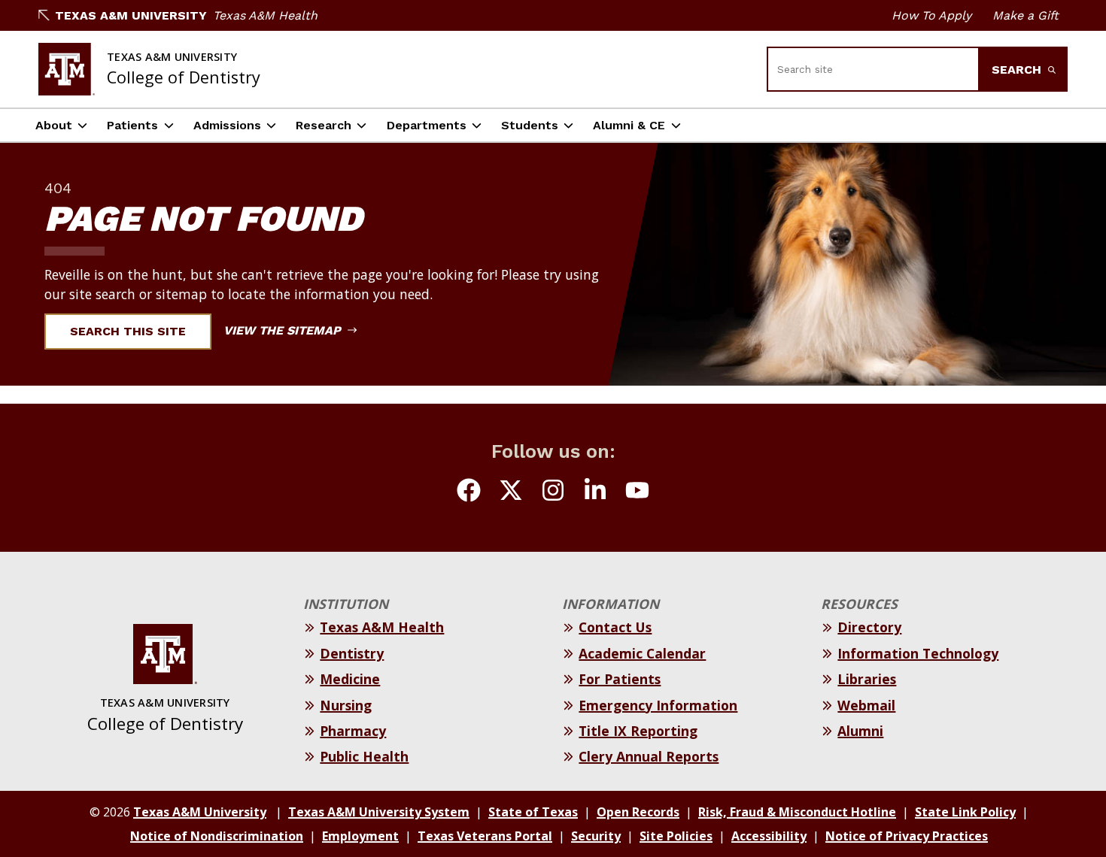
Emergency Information (658, 705)
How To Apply (931, 15)
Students (529, 125)
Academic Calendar (642, 653)
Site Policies (676, 836)
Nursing (346, 705)
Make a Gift (1025, 15)
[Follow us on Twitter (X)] (511, 492)
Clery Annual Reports (649, 756)
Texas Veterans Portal (485, 836)
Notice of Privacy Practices (906, 836)
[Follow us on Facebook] (469, 492)
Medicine (350, 679)
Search (1018, 69)
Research (323, 125)
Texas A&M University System (378, 812)
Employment (360, 836)
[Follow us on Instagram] (553, 492)
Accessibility (769, 836)
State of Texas (533, 812)
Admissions (227, 125)
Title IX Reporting (638, 731)
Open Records (638, 812)
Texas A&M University (131, 15)
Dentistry (352, 653)
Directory (869, 627)
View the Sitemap (284, 330)
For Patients (620, 679)
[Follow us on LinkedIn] (595, 492)
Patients (132, 125)
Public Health (364, 756)
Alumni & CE (629, 125)
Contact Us (615, 627)
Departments (426, 125)
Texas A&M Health (265, 15)
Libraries (866, 679)
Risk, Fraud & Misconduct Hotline (797, 812)
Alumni (860, 731)
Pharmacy (353, 731)
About (53, 125)
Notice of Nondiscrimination (216, 836)
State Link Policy (965, 812)
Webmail (866, 705)
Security (596, 836)
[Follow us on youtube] (637, 492)
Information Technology (917, 653)
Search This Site (128, 331)
